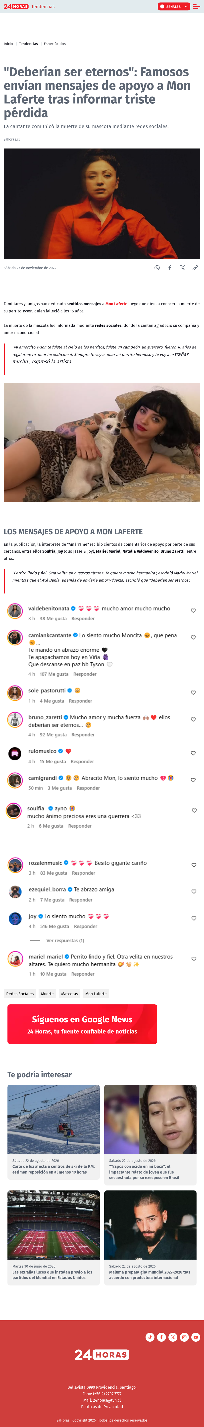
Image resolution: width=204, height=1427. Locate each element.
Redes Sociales (20, 994)
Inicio (8, 43)
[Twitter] (182, 268)
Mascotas (69, 994)
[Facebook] (170, 268)
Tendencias (28, 43)
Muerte (47, 994)
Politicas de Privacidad (102, 1407)
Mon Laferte (96, 994)
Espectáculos (55, 43)
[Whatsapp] (157, 268)
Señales (173, 6)
